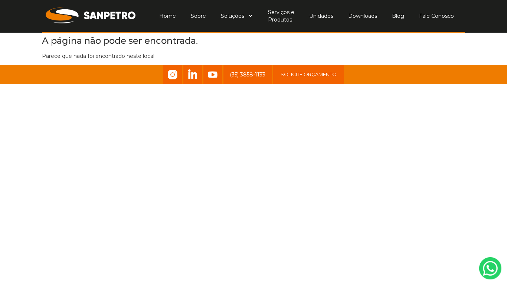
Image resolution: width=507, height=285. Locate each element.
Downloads (362, 16)
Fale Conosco (436, 16)
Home (167, 16)
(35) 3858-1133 (247, 74)
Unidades (321, 16)
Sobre (198, 16)
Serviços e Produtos (281, 16)
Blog (398, 16)
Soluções (232, 16)
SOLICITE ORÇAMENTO (309, 74)
